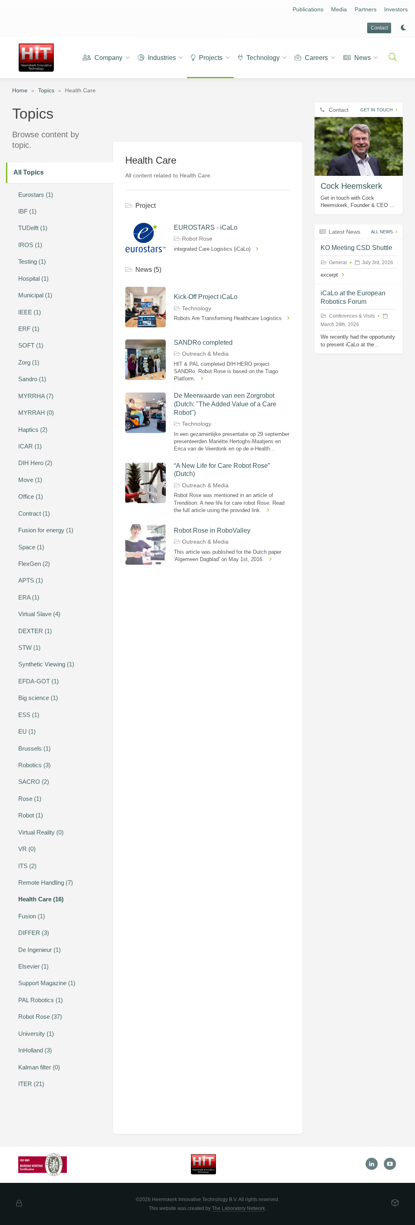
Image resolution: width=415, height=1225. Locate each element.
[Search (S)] (393, 57)
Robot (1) (30, 815)
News (362, 57)
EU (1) (27, 731)
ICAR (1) (30, 446)
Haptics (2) (32, 429)
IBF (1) (27, 211)
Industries (161, 57)
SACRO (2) (33, 781)
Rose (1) (29, 798)
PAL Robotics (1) (40, 1000)
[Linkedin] (372, 1164)
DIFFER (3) (33, 932)
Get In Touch (376, 109)
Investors (396, 9)
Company (107, 57)
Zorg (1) (28, 362)
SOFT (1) (30, 345)
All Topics (28, 172)
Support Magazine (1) (46, 983)
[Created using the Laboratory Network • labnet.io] (395, 1203)
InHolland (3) (35, 1050)
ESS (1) (28, 714)
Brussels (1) (34, 748)
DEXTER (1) (35, 630)
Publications (308, 9)
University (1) (36, 1033)
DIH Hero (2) (35, 462)
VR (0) (27, 848)
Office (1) (30, 496)
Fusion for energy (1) (45, 530)
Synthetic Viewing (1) (46, 664)
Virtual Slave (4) (39, 613)
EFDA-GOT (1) (38, 681)
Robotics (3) (34, 765)
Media (339, 9)
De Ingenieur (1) (39, 949)
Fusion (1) (31, 916)
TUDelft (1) (32, 227)
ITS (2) (27, 865)
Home (20, 90)
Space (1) (31, 547)
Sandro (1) (32, 379)
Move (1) (30, 479)
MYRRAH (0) (36, 412)
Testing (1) (32, 261)
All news (382, 231)
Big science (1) (38, 697)
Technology (262, 57)
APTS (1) (30, 580)
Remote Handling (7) (45, 882)
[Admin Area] (19, 1203)
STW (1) (29, 647)
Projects (209, 57)
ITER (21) (31, 1083)
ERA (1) (28, 597)
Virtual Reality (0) (41, 832)
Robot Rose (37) (40, 1016)
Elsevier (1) (33, 966)
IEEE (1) (29, 312)
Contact (379, 28)
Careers (315, 57)
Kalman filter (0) (39, 1067)
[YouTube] (390, 1164)
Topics (46, 90)
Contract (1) (34, 513)
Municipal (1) (35, 295)
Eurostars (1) (35, 194)
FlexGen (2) (34, 563)
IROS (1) (30, 244)
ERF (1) (28, 328)
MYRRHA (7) (35, 396)
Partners (365, 9)
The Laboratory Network (238, 1208)
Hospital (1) (33, 278)
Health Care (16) (41, 899)
